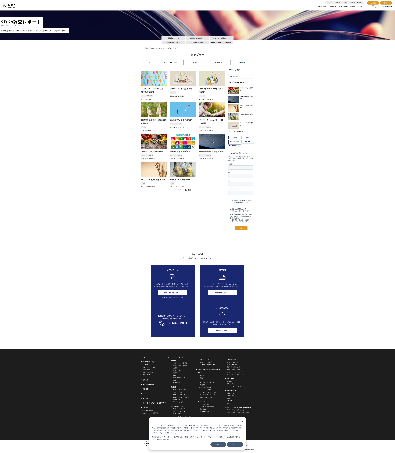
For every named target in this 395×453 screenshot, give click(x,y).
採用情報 (352, 2)
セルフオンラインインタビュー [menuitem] (181, 397)
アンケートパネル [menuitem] (148, 372)
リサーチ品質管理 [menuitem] (148, 410)
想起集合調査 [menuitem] (146, 369)
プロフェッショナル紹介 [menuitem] (150, 367)
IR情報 (359, 2)
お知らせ (329, 2)
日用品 (195, 62)
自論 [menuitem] (228, 403)
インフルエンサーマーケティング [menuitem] (209, 392)
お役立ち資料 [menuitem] (230, 395)
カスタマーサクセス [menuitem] (232, 362)
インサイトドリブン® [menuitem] (179, 409)
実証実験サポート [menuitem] (177, 382)
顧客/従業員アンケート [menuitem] (179, 378)
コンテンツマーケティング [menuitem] (207, 395)
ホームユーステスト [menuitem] (178, 370)
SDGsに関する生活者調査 (181, 120)
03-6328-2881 (177, 323)
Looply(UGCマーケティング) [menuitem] (208, 397)
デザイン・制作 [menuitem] (204, 404)
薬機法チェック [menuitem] (204, 411)
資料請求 (386, 3)
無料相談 (373, 3)
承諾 (218, 444)
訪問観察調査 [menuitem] (176, 399)
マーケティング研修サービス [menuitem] (208, 364)
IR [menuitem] (143, 393)
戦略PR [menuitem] (202, 375)
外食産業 (242, 62)
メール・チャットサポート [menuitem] (234, 369)
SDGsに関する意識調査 (180, 151)
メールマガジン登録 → (222, 330)
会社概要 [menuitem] (145, 389)
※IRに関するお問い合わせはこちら (173, 297)
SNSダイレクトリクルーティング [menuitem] (236, 374)
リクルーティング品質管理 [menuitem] (150, 413)
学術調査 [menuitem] (175, 380)
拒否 (235, 444)
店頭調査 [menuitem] (175, 373)
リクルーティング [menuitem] (177, 402)
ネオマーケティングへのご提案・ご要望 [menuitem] (238, 412)
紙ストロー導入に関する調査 (153, 180)
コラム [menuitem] (228, 398)
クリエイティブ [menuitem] (203, 401)
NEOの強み (322, 7)
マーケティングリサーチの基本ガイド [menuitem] (155, 403)
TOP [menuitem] (144, 357)
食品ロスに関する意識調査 (152, 151)
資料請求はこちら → (222, 292)
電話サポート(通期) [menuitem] (232, 364)
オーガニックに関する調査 (181, 89)
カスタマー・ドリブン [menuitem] (179, 411)
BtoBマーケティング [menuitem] (206, 362)
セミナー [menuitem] (229, 400)
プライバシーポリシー (248, 445)
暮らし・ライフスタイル (171, 62)
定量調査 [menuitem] (173, 360)
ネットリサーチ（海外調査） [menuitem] (181, 365)
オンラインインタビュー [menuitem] (179, 389)
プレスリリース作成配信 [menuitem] (207, 406)
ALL (150, 62)
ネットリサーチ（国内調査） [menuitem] (181, 363)
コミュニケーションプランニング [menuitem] (209, 369)
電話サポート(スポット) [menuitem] (233, 367)
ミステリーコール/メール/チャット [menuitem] (236, 372)
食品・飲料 (218, 62)
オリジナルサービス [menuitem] (177, 406)
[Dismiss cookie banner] (242, 421)
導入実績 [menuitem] (229, 381)
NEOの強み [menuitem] (146, 364)
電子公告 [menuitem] (145, 398)
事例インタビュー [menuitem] (232, 384)
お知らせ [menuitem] (145, 379)
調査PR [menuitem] (202, 378)
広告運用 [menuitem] (202, 385)
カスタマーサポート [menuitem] (231, 359)
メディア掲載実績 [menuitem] (148, 384)
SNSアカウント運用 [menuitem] (205, 387)
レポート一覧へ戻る (184, 190)
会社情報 (344, 2)
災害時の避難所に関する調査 (211, 151)
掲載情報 (337, 2)
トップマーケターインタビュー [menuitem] (235, 386)
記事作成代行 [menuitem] (204, 409)
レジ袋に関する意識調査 (180, 180)
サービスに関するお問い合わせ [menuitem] (235, 410)
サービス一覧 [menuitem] (146, 374)
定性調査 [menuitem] (173, 387)
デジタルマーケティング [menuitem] (206, 382)
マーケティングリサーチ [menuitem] (178, 357)
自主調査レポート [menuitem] (232, 393)
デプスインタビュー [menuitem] (178, 392)
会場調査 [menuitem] (175, 368)
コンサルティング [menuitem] (204, 359)
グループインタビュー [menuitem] (179, 394)
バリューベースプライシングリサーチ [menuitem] (183, 416)
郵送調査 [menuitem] (175, 375)
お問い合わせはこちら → (172, 292)
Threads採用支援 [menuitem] (205, 390)
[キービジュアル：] (154, 85)
